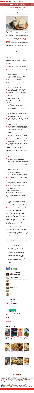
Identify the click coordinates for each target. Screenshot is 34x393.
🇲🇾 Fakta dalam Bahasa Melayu (21, 384)
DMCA (15, 378)
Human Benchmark (9, 322)
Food (17, 12)
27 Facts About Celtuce (19, 368)
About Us (2, 377)
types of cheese (9, 46)
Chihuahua (8, 41)
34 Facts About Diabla (13, 280)
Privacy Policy (24, 378)
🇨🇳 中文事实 (31, 386)
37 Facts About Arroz (26, 353)
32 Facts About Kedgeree (14, 290)
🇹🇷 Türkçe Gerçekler (23, 386)
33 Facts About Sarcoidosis (19, 339)
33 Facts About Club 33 (7, 339)
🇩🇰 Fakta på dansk (22, 380)
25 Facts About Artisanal (7, 368)
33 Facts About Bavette (14, 284)
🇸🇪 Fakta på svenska (30, 380)
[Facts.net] (5, 1)
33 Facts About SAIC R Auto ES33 (13, 339)
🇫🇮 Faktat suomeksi (11, 381)
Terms (19, 378)
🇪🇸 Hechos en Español (27, 379)
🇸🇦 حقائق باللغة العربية (20, 381)
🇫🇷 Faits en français (19, 379)
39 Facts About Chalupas (14, 287)
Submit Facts (31, 378)
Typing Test (8, 319)
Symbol (7, 315)
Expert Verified (14, 9)
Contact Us (27, 377)
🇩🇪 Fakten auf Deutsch (10, 379)
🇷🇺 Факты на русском (4, 386)
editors (22, 255)
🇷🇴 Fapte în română (22, 385)
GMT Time (7, 317)
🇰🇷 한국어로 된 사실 (11, 384)
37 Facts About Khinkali (14, 277)
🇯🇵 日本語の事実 (3, 384)
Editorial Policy (8, 377)
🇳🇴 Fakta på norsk (4, 381)
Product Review (21, 377)
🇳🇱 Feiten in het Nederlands (5, 385)
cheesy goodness (23, 38)
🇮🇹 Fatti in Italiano (4, 380)
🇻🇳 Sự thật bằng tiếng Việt (14, 386)
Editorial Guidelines (21, 9)
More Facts (3, 379)
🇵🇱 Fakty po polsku (14, 385)
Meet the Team (14, 377)
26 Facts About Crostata (7, 353)
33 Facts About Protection (26, 339)
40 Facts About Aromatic (19, 353)
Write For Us (3, 378)
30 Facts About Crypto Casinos (15, 274)
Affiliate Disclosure (10, 378)
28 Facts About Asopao (14, 294)
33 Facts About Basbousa (13, 353)
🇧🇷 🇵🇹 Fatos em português (12, 380)
